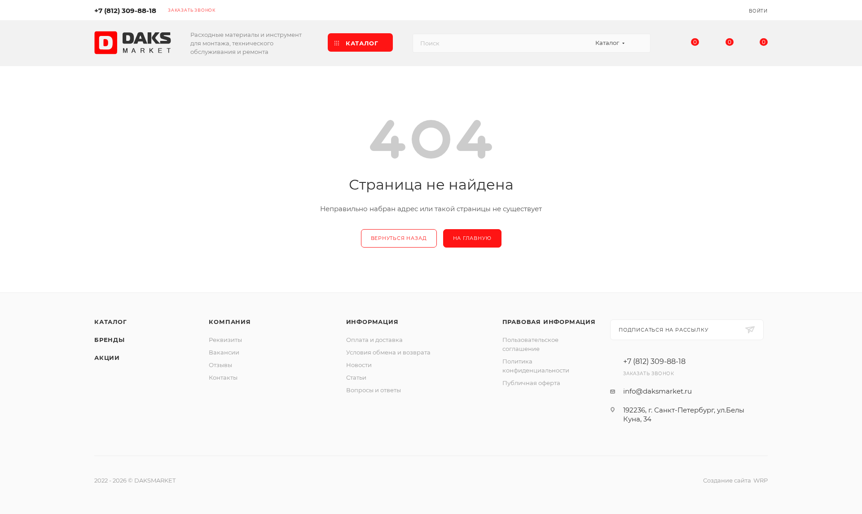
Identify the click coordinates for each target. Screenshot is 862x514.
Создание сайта (727, 480)
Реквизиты (225, 339)
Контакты (223, 377)
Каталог (110, 321)
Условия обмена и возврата (388, 352)
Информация (372, 321)
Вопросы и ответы (373, 390)
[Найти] (640, 43)
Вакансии (224, 352)
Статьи (356, 377)
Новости (359, 364)
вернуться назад (399, 238)
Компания (230, 321)
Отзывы (220, 364)
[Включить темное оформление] (715, 10)
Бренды (109, 339)
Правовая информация (549, 321)
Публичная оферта (531, 382)
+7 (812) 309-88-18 (125, 10)
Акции (107, 357)
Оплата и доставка (374, 339)
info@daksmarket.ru (657, 391)
